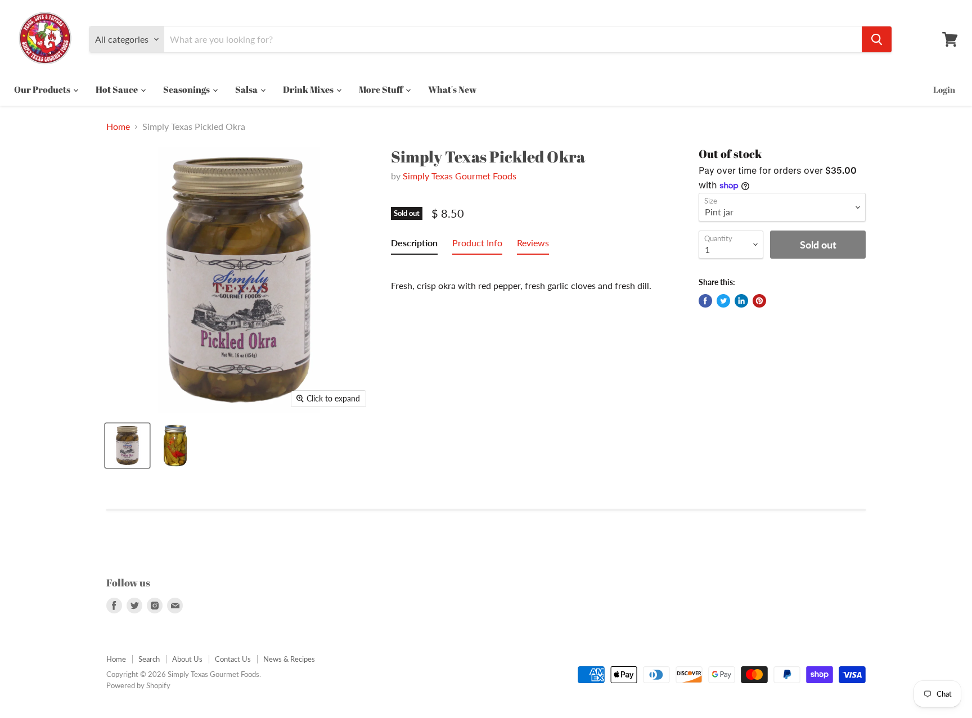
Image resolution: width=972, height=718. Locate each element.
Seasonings (187, 89)
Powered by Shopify (138, 685)
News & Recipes (289, 658)
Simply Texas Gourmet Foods (459, 175)
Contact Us (233, 658)
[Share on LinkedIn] (741, 301)
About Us (187, 658)
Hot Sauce (118, 89)
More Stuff (381, 89)
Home (118, 126)
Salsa (247, 89)
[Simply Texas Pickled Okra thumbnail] (127, 445)
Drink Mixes (309, 89)
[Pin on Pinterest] (759, 301)
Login (944, 89)
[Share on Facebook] (705, 301)
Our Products (43, 89)
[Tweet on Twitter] (723, 301)
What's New (452, 89)
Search (149, 658)
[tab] (414, 245)
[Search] (877, 39)
